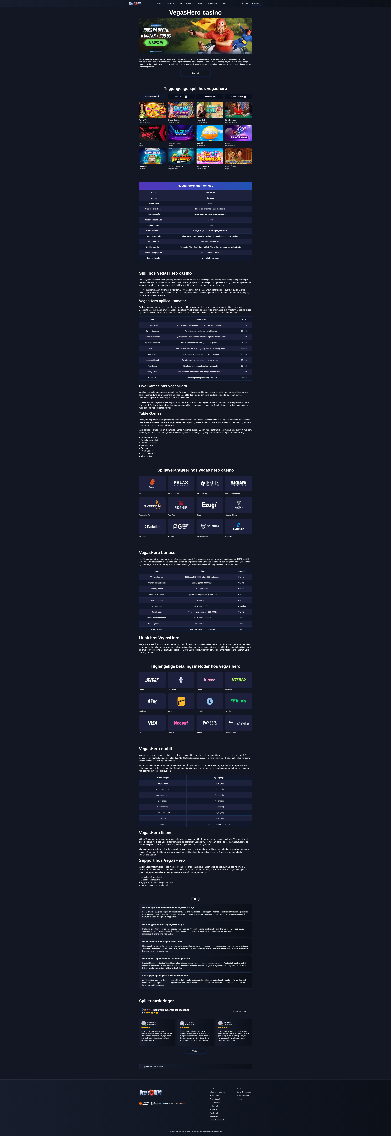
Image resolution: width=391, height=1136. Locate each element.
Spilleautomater (237, 96)
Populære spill (151, 96)
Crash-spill (208, 96)
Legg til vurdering (239, 1011)
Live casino (179, 96)
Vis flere (195, 1051)
